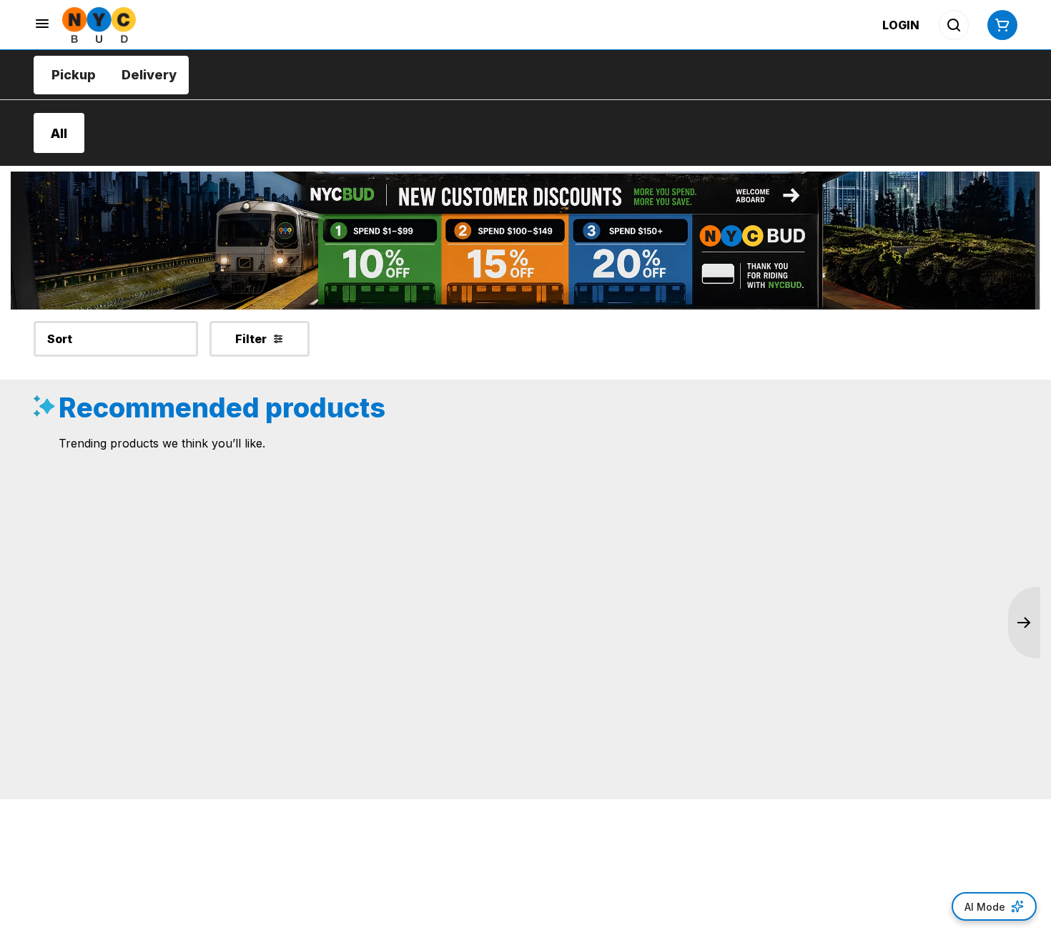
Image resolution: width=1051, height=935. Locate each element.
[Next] (1024, 622)
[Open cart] (999, 25)
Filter (251, 339)
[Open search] (953, 25)
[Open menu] (42, 23)
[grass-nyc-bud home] (99, 25)
